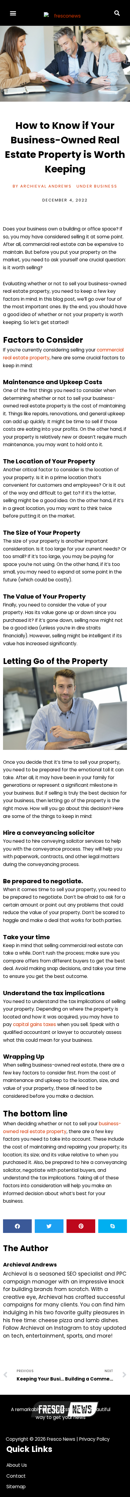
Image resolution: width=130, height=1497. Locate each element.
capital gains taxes (34, 1024)
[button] (13, 13)
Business (105, 186)
